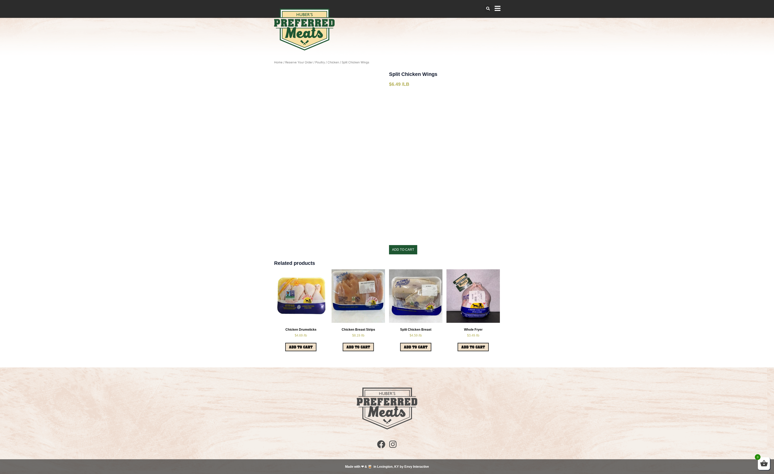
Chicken (333, 62)
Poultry (320, 62)
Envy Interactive (416, 466)
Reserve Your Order (299, 62)
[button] (488, 8)
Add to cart (403, 249)
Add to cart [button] (301, 347)
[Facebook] (381, 444)
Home (278, 62)
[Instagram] (392, 444)
